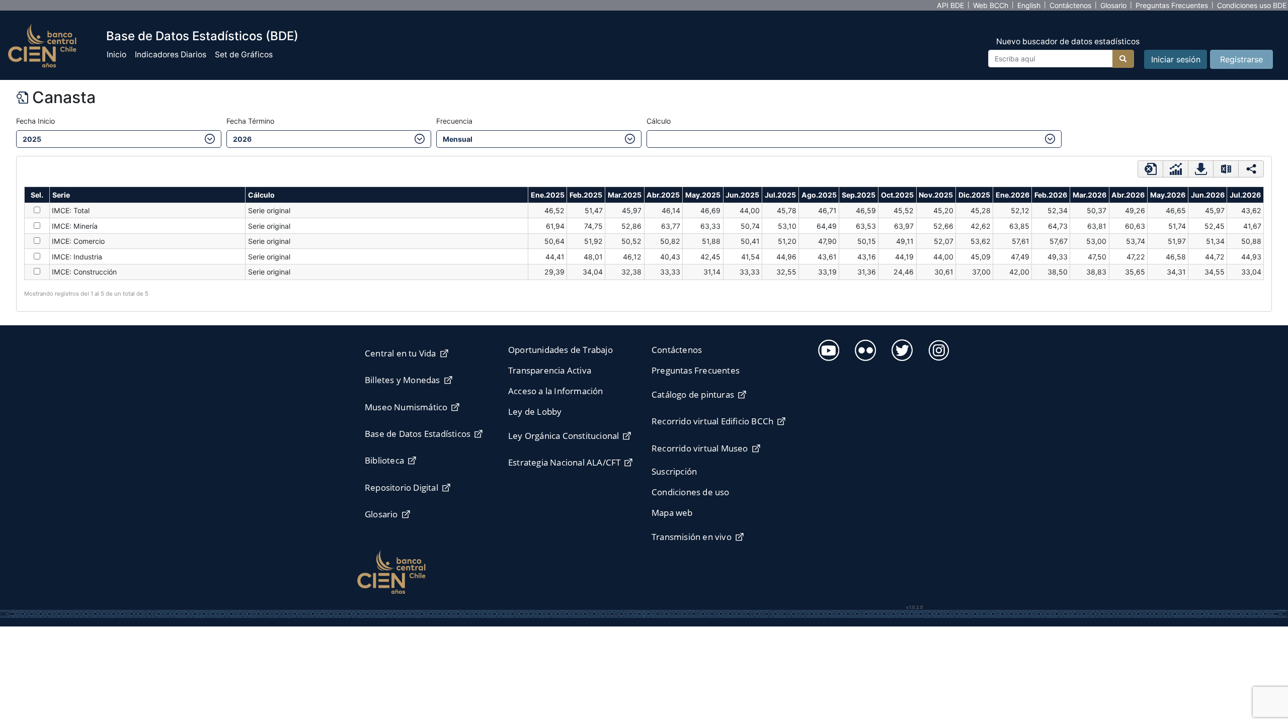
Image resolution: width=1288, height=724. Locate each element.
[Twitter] (901, 348)
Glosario (1113, 5)
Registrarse (1241, 59)
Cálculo (659, 121)
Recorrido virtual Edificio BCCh (712, 421)
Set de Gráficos (244, 54)
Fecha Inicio (35, 121)
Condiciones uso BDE (1251, 5)
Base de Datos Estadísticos (417, 433)
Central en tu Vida (400, 353)
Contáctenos (1070, 5)
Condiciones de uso (691, 492)
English (1028, 5)
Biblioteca (384, 460)
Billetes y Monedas (402, 380)
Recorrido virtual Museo (700, 448)
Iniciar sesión (1175, 59)
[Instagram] (937, 348)
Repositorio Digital (401, 487)
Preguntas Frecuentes (1172, 5)
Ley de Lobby (534, 411)
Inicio (116, 54)
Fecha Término (250, 121)
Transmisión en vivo (692, 536)
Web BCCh (990, 5)
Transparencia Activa (549, 370)
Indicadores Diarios (170, 54)
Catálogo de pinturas (693, 394)
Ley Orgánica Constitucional (563, 435)
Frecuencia (454, 121)
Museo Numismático (406, 407)
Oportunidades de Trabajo (560, 349)
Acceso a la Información (555, 391)
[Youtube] (827, 348)
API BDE (950, 5)
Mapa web (672, 512)
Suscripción (674, 471)
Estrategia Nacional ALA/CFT (564, 462)
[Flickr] (864, 348)
